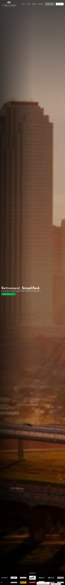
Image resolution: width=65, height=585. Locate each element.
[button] (23, 4)
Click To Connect (42, 583)
